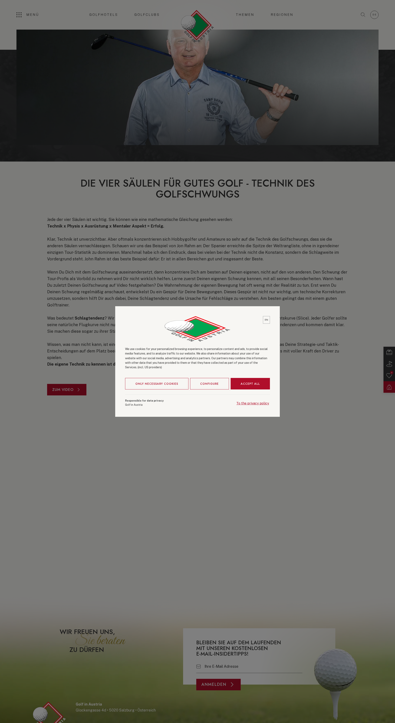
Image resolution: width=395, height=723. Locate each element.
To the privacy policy (252, 403)
